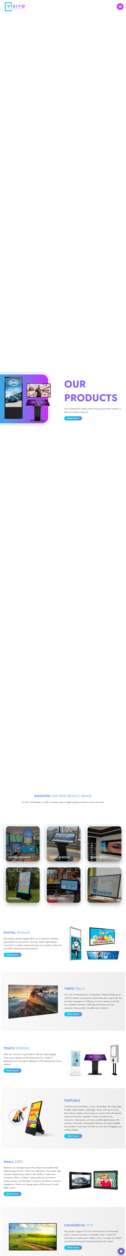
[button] (73, 418)
